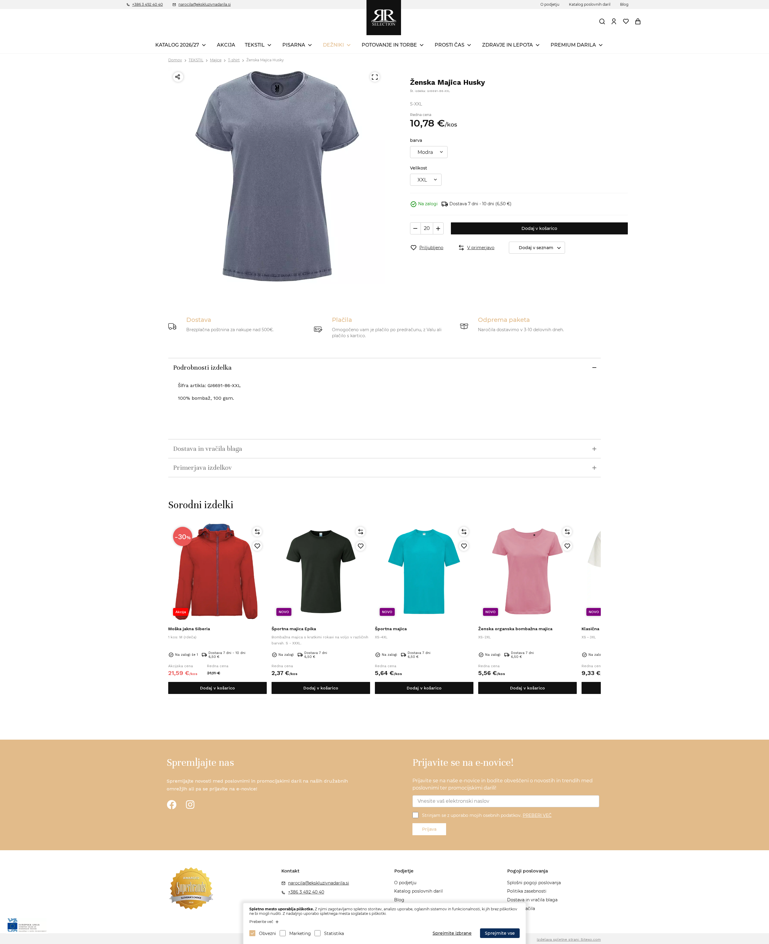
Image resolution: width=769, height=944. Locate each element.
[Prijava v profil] (614, 21)
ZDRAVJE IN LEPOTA (507, 45)
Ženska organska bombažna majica (515, 628)
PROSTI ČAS (449, 45)
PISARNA (293, 45)
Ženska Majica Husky (265, 60)
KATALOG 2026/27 (177, 45)
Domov (175, 60)
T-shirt (234, 60)
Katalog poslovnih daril (589, 4)
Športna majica (391, 628)
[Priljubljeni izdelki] (626, 21)
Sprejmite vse (500, 933)
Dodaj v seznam (536, 247)
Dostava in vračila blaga (532, 900)
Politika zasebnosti (526, 891)
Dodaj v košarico (539, 228)
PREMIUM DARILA (573, 45)
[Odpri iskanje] (602, 21)
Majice (215, 60)
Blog (624, 4)
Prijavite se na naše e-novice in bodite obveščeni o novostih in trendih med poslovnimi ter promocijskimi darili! (502, 784)
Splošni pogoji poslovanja (534, 882)
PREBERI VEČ (537, 815)
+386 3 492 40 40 (147, 4)
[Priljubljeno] (257, 546)
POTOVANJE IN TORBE (389, 45)
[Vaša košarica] (638, 21)
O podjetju (549, 4)
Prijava (429, 829)
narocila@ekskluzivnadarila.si (204, 4)
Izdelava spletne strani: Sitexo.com (569, 939)
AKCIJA (226, 45)
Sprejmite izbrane (452, 933)
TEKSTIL (255, 45)
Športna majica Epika (294, 628)
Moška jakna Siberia (189, 628)
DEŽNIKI (333, 45)
